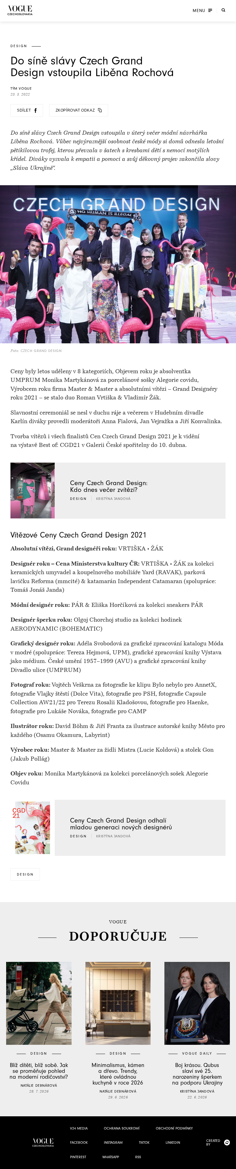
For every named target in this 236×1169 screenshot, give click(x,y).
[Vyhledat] (223, 10)
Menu (199, 10)
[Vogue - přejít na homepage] (20, 10)
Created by (213, 1142)
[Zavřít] (229, 1162)
